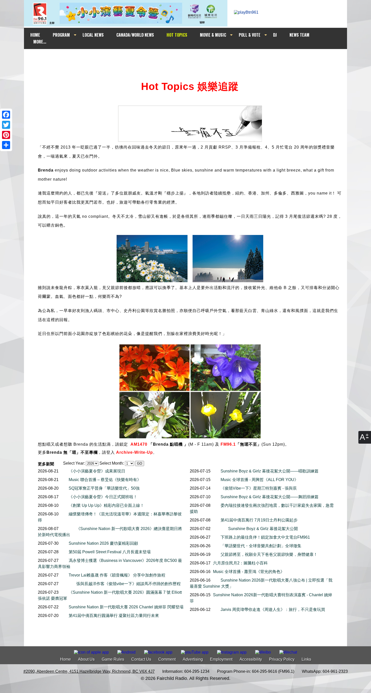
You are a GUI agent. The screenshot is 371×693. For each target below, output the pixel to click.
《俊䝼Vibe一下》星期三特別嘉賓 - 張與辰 (259, 488)
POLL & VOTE (249, 35)
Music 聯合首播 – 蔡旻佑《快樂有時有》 (105, 479)
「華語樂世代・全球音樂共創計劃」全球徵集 (261, 546)
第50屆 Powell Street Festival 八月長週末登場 (110, 552)
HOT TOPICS (177, 35)
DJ (275, 35)
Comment (167, 659)
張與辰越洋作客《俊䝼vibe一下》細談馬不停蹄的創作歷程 (128, 584)
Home (65, 659)
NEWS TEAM (299, 35)
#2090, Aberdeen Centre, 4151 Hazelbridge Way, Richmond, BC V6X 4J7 (89, 671)
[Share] (6, 145)
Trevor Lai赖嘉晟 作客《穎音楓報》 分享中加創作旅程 (117, 575)
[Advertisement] (190, 58)
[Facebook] (6, 115)
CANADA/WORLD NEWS (135, 35)
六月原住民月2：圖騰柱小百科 (240, 563)
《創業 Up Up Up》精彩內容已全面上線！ (106, 505)
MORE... (39, 42)
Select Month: (111, 463)
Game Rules (113, 659)
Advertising (193, 659)
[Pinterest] (6, 135)
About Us (86, 659)
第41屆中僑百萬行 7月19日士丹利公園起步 (259, 520)
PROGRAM (61, 35)
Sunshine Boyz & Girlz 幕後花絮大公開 (263, 529)
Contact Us (141, 659)
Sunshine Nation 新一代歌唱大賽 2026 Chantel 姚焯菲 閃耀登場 (126, 607)
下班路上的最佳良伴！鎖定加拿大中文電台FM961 (265, 537)
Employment (221, 659)
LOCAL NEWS (93, 35)
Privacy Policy (282, 659)
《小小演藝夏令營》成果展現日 (97, 471)
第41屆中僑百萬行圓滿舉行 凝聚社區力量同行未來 (114, 615)
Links (306, 659)
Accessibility (251, 659)
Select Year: (74, 463)
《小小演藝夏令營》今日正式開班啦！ (103, 497)
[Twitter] (6, 125)
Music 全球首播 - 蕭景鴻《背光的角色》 (248, 571)
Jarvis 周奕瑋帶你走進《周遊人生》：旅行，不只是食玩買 (273, 609)
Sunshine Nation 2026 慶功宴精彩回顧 (103, 543)
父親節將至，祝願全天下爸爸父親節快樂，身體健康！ (269, 554)
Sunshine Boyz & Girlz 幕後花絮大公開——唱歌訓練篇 (270, 471)
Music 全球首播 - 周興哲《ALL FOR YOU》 (259, 479)
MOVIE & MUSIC (213, 35)
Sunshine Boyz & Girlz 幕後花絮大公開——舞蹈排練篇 (270, 497)
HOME (35, 35)
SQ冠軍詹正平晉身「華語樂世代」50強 (104, 488)
